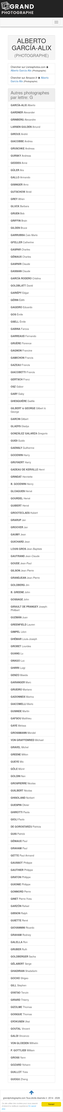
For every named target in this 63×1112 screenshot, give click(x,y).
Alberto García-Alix (21, 70)
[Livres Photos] (17, 8)
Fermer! (51, 1104)
